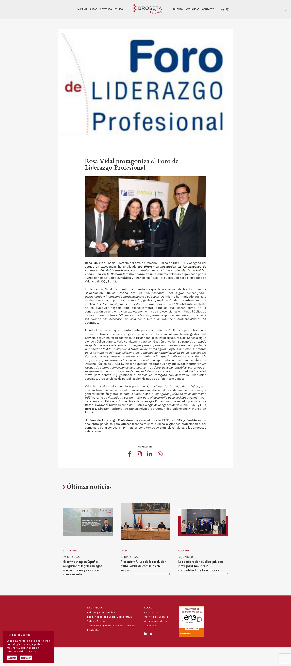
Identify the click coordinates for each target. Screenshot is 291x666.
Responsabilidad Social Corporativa (109, 616)
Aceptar (12, 658)
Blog (90, 634)
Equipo (119, 9)
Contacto (208, 9)
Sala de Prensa (96, 621)
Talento (178, 9)
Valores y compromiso (101, 612)
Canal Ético (151, 612)
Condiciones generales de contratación (111, 625)
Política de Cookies (156, 616)
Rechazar (25, 658)
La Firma (82, 9)
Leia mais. (33, 651)
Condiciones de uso (156, 621)
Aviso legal (151, 625)
